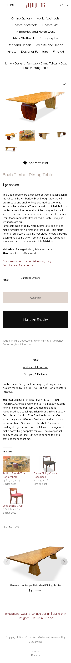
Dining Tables (49, 63)
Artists (11, 51)
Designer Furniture (34, 51)
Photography (48, 38)
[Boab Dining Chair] (16, 496)
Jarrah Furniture (42, 340)
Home (8, 63)
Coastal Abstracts (25, 25)
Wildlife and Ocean (49, 45)
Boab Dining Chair (13, 505)
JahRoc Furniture (30, 277)
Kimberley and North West (35, 31)
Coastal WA (50, 25)
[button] (64, 83)
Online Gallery (21, 18)
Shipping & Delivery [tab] (35, 374)
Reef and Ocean (19, 45)
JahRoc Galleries (38, 637)
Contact (35, 651)
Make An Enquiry (35, 319)
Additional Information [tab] (35, 367)
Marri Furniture (23, 344)
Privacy (35, 655)
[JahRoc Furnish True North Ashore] (16, 464)
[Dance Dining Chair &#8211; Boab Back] (48, 464)
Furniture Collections (20, 340)
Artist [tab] (35, 359)
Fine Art (58, 51)
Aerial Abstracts (48, 18)
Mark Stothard (23, 38)
